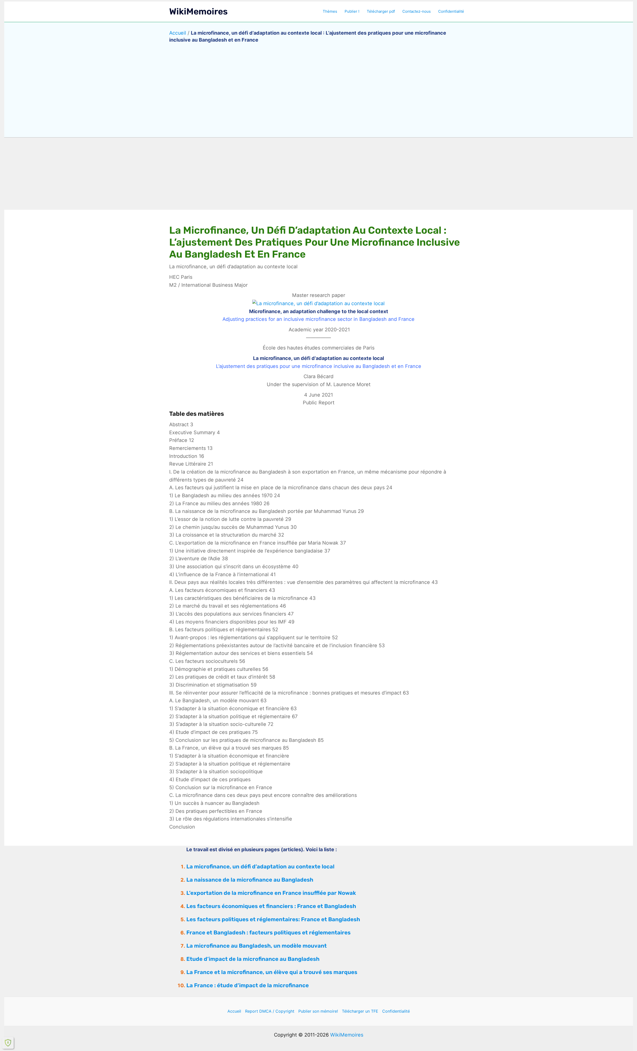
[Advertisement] (318, 174)
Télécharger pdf (381, 11)
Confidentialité (451, 11)
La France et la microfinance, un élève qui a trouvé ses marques (271, 972)
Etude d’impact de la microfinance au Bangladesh (252, 959)
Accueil (177, 33)
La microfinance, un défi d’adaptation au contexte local (260, 866)
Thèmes (330, 11)
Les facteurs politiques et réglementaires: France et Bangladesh (273, 919)
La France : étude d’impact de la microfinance (247, 985)
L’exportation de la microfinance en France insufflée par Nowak (271, 893)
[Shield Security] (8, 1043)
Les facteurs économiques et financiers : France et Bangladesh (271, 906)
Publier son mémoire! (318, 1011)
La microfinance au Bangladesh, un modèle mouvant (256, 945)
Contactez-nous (416, 11)
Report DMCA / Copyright (269, 1011)
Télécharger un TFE (360, 1011)
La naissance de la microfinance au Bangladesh (249, 879)
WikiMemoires (198, 11)
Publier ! (352, 11)
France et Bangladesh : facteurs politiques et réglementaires (268, 932)
